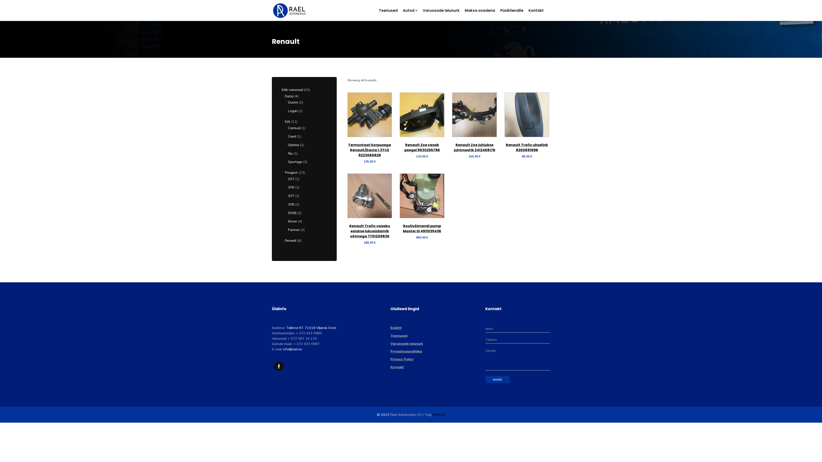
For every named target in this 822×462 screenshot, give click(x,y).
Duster (293, 102)
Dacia (289, 96)
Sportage (295, 162)
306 (291, 187)
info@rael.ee (292, 349)
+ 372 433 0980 (309, 333)
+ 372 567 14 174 (302, 338)
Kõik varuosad (292, 89)
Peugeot (292, 172)
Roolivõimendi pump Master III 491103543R (422, 229)
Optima (294, 145)
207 (291, 179)
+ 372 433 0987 (306, 344)
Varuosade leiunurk (406, 343)
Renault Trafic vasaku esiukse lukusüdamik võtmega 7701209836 (369, 231)
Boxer (293, 221)
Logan (293, 111)
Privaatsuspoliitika (406, 351)
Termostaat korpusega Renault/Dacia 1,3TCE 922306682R (369, 150)
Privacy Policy (402, 359)
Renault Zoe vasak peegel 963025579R (422, 147)
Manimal (438, 414)
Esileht (396, 328)
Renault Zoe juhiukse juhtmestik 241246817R (474, 147)
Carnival (294, 128)
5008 (292, 213)
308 (291, 204)
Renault (291, 240)
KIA (288, 121)
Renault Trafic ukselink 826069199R (527, 147)
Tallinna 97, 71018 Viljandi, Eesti (311, 328)
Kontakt (397, 367)
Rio (291, 153)
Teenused (398, 335)
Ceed (292, 136)
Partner (294, 230)
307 (291, 196)
